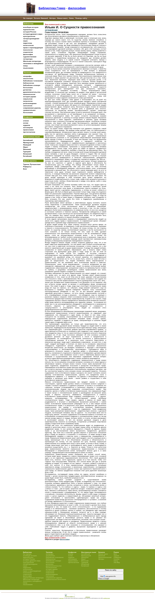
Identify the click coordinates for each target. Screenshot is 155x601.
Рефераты (27, 167)
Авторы (52, 18)
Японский (27, 149)
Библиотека (28, 24)
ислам (25, 123)
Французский (28, 142)
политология (28, 45)
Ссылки (116, 559)
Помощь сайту (81, 18)
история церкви (29, 97)
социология (28, 52)
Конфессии (28, 117)
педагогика (27, 43)
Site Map (117, 562)
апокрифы (27, 76)
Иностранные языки (32, 137)
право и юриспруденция (33, 48)
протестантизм (29, 132)
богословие (28, 87)
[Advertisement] (33, 208)
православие (28, 130)
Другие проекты (30, 161)
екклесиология (29, 94)
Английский (28, 140)
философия (77, 8)
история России (29, 32)
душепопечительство (32, 92)
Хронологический (104, 557)
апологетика (28, 78)
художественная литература (33, 578)
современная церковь (32, 108)
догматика (27, 90)
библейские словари (31, 85)
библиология (28, 83)
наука (25, 41)
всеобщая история (30, 27)
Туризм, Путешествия (32, 164)
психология (28, 50)
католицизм (28, 127)
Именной (101, 556)
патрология (27, 101)
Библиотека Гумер (52, 8)
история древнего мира (32, 34)
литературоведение (31, 38)
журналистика (28, 29)
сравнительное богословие (56, 579)
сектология (27, 106)
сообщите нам (106, 598)
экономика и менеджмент (33, 63)
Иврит (25, 147)
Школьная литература (32, 61)
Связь (71, 18)
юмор (25, 66)
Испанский (27, 154)
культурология (29, 36)
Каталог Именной (41, 18)
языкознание (28, 68)
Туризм (116, 556)
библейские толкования (33, 81)
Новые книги (62, 18)
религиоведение (30, 103)
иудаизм (26, 125)
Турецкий (27, 151)
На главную (28, 18)
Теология (27, 73)
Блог (25, 169)
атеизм (26, 121)
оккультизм (27, 99)
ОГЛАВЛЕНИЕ (51, 30)
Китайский (27, 156)
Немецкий (27, 145)
